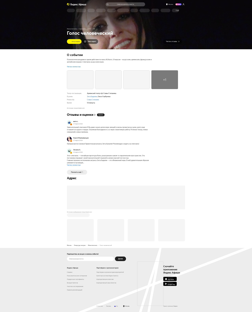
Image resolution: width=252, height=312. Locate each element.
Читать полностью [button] (74, 67)
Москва (69, 245)
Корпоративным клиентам (104, 279)
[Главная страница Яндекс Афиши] (68, 4)
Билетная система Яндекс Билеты (107, 276)
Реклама (108, 306)
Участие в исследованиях (75, 286)
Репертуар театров (79, 245)
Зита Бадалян (92, 96)
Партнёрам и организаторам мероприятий (110, 272)
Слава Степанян (93, 100)
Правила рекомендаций (74, 290)
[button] (177, 10)
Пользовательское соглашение (77, 276)
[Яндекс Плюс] (178, 4)
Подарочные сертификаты (75, 279)
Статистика (99, 306)
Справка (69, 272)
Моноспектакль (92, 245)
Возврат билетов (72, 283)
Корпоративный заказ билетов (106, 283)
